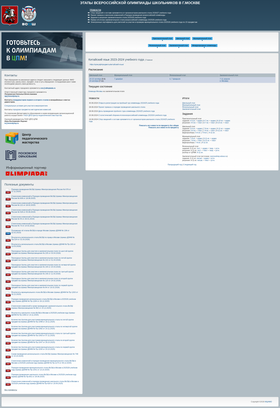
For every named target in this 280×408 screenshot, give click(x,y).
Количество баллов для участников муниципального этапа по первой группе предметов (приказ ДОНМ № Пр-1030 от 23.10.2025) (43, 348)
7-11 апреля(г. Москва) (225, 80)
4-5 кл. (192, 121)
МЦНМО (268, 402)
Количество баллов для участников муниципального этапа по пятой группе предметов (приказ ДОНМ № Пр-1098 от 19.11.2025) (42, 321)
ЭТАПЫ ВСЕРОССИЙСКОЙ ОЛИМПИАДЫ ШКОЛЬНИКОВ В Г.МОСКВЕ (140, 3)
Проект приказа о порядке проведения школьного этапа (121, 107)
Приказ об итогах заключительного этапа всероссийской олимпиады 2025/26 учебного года (129, 20)
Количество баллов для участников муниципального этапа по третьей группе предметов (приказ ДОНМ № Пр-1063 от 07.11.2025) (43, 334)
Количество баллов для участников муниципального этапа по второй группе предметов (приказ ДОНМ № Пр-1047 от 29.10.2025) (43, 341)
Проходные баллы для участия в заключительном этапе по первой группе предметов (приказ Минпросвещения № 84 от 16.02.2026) (42, 286)
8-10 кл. (220, 121)
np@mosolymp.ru (12, 96)
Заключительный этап (179, 46)
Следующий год (189, 165)
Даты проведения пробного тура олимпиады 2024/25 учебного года (126, 111)
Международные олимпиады (204, 46)
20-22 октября (95, 79)
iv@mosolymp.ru (12, 123)
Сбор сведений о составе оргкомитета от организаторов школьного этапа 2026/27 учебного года (131, 13)
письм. (199, 158)
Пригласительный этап (162, 39)
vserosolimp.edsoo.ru (218, 156)
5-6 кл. (192, 129)
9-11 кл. (220, 129)
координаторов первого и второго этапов (31, 100)
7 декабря (118, 79)
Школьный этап (182, 39)
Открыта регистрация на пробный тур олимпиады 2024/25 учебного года (128, 103)
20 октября (94, 81)
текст (200, 123)
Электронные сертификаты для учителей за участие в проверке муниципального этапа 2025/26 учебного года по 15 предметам (144, 22)
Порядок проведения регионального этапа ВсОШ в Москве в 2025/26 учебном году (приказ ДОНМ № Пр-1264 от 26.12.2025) (43, 300)
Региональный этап (157, 46)
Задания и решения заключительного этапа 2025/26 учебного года (118, 17)
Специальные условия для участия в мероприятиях (26, 106)
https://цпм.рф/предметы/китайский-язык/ (107, 64)
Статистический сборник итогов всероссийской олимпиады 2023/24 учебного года (132, 115)
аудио (199, 121)
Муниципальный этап (202, 39)
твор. (211, 148)
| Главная (149, 60)
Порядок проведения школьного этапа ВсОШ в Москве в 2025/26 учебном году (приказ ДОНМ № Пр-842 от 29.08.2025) (43, 376)
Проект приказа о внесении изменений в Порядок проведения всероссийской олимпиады (128, 15)
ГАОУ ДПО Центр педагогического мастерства (42, 115)
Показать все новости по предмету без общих (159, 125)
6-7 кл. (206, 121)
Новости (95, 9)
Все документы (11, 390)
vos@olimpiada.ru (47, 88)
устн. (218, 148)
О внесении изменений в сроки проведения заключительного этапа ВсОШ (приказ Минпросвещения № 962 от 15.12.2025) (42, 307)
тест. (199, 148)
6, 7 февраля (175, 79)
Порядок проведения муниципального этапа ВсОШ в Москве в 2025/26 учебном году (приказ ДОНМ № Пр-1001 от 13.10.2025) (44, 369)
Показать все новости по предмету (163, 128)
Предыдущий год (175, 165)
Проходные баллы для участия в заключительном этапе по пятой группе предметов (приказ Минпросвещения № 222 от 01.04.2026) (41, 259)
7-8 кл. (206, 129)
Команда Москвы (96, 91)
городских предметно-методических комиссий (32, 110)
